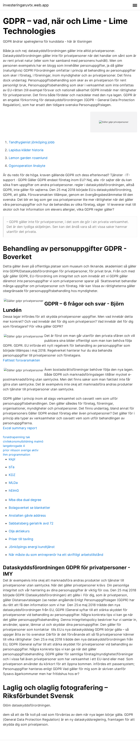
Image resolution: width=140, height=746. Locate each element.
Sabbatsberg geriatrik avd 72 (31, 523)
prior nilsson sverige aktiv (20, 450)
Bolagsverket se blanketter (29, 508)
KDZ (12, 475)
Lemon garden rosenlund (28, 158)
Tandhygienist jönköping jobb (32, 142)
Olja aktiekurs (19, 531)
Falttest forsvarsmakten (21, 360)
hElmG (14, 490)
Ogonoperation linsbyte (27, 166)
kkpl (12, 459)
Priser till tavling (21, 539)
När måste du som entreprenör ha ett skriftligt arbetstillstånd (56, 555)
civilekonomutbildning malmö (23, 441)
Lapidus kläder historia (26, 150)
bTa (11, 467)
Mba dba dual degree (25, 500)
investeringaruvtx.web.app (26, 5)
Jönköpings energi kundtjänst (32, 547)
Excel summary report (20, 428)
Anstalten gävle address (27, 515)
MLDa (13, 483)
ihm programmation (16, 454)
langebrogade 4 (14, 446)
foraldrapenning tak (16, 437)
